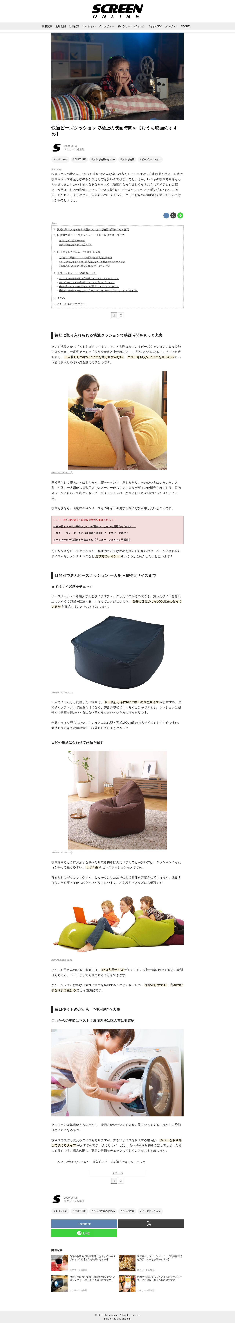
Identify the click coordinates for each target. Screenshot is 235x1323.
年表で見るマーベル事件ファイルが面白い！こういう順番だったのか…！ (94, 526)
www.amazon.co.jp (62, 472)
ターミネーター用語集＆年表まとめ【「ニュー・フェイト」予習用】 (92, 539)
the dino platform (122, 1318)
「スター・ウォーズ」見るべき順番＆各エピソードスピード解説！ (91, 533)
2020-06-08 (70, 145)
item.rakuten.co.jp (61, 959)
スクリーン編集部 (74, 149)
